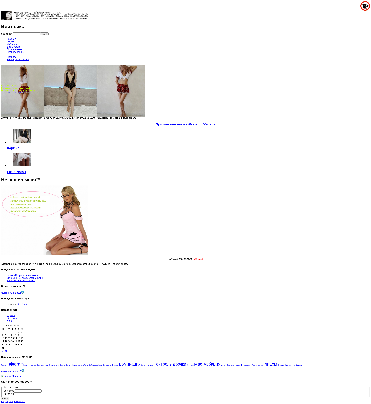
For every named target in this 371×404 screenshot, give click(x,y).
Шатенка (299, 365)
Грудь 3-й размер (104, 365)
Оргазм (237, 365)
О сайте (11, 41)
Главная (11, 39)
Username (8, 391)
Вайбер (62, 365)
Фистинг (288, 365)
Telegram (15, 364)
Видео (74, 365)
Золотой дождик (147, 365)
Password (8, 394)
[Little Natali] (17, 160)
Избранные (13, 44)
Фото (293, 365)
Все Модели (13, 47)
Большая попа (54, 365)
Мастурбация (207, 364)
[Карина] (17, 136)
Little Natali (16, 172)
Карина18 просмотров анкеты (23, 275)
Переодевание (246, 365)
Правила (12, 57)
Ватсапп (69, 365)
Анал (26, 365)
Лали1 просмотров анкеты (21, 280)
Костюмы (190, 365)
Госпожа (81, 365)
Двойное (115, 365)
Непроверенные (16, 52)
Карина (13, 148)
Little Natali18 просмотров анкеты (25, 278)
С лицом (268, 364)
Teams (3, 365)
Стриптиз (281, 365)
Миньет (223, 365)
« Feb (5, 351)
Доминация (130, 364)
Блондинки (32, 365)
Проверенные (14, 49)
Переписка (256, 365)
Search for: (6, 34)
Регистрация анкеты (18, 59)
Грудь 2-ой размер (91, 365)
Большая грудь (42, 365)
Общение (230, 365)
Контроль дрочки (170, 364)
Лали (9, 321)
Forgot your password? (13, 401)
